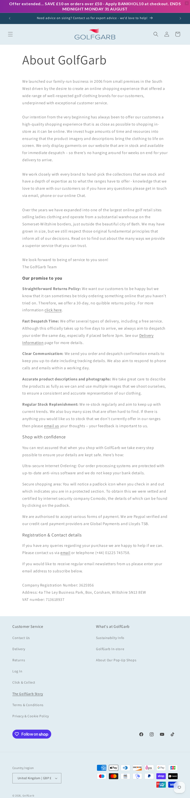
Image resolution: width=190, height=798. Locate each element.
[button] (10, 34)
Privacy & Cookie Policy (30, 716)
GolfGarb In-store (110, 649)
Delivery (18, 649)
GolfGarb (28, 795)
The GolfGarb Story (27, 694)
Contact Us (21, 638)
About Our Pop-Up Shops (116, 660)
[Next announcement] (180, 18)
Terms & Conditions (28, 705)
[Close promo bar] (187, 3)
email (65, 552)
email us (51, 425)
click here (53, 310)
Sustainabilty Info (110, 638)
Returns (18, 660)
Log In (17, 671)
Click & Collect (23, 682)
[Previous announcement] (9, 18)
